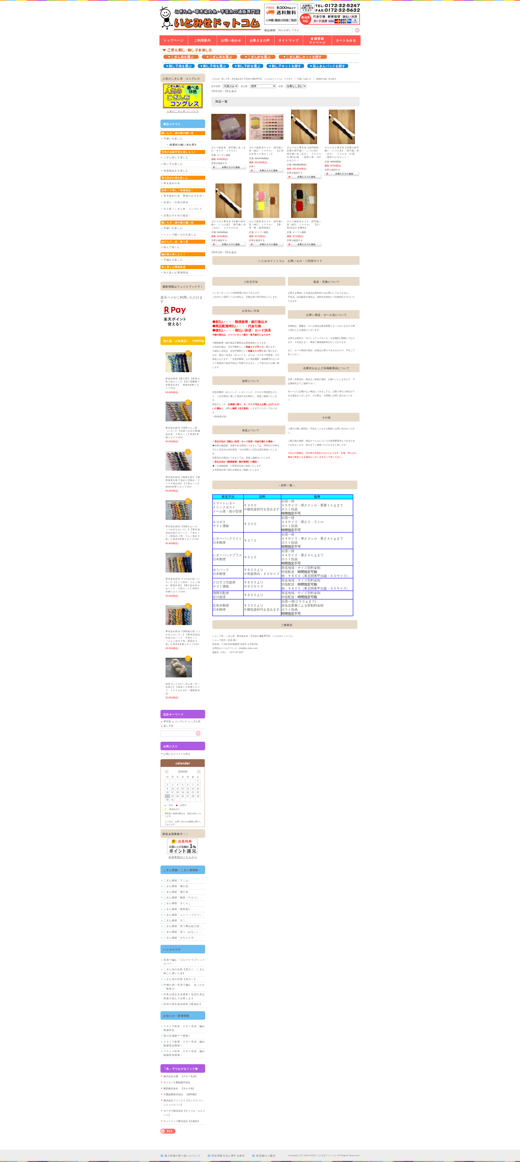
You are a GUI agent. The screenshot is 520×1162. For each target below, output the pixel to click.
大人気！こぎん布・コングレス (183, 208)
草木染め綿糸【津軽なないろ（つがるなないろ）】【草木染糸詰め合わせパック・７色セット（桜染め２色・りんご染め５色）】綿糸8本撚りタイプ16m (184, 532)
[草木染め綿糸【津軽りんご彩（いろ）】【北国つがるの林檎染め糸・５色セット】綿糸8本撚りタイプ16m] (179, 419)
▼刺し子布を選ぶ (213, 66)
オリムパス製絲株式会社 (177, 1082)
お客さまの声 (260, 40)
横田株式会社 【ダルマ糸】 (179, 1088)
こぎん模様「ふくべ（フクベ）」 (184, 914)
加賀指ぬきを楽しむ (176, 170)
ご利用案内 (202, 40)
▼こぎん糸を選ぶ (181, 57)
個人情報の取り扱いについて (182, 1155)
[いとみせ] (266, 216)
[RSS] (168, 1131)
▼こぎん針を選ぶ (257, 57)
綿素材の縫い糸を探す (183, 144)
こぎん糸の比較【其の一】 (180, 979)
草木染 (167, 721)
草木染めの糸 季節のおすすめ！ (184, 195)
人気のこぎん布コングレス (183, 111)
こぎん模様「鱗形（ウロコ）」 (183, 897)
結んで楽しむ (172, 247)
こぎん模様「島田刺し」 (179, 909)
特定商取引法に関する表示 (228, 1155)
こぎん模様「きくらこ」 (179, 903)
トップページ (174, 40)
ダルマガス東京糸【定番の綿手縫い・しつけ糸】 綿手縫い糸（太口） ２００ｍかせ (228, 224)
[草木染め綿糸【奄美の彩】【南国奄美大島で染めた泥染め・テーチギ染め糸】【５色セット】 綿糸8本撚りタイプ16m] (179, 468)
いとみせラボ (172, 949)
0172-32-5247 (237, 652)
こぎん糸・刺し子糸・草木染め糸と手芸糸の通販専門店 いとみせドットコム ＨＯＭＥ (251, 79)
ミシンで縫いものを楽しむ (180, 234)
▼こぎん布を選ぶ (219, 57)
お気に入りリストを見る (177, 753)
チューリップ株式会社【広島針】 (182, 1121)
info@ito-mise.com (248, 648)
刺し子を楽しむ (173, 164)
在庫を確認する (219, 163)
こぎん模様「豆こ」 (176, 920)
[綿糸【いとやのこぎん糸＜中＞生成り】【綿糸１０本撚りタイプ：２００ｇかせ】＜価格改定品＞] (179, 675)
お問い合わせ (231, 40)
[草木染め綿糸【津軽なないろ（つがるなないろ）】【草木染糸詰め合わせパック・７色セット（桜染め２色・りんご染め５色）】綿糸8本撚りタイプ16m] (179, 518)
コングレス (181, 721)
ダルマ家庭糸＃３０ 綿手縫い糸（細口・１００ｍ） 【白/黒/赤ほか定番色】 (304, 224)
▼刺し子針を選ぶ (247, 66)
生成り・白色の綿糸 (176, 202)
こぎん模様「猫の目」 (177, 891)
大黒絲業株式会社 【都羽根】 (181, 1094)
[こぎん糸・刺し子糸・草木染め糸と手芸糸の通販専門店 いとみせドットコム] (209, 30)
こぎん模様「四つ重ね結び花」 (183, 926)
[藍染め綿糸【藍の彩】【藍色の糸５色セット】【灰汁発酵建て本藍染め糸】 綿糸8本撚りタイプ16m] (179, 370)
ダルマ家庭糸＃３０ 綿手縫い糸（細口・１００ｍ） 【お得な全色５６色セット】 (266, 150)
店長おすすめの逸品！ (177, 215)
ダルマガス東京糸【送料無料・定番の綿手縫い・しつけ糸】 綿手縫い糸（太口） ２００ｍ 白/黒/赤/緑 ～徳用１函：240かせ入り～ (305, 154)
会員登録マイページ (317, 40)
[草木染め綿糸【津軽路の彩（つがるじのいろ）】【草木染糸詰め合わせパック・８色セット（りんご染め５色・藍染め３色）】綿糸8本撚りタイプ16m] (179, 623)
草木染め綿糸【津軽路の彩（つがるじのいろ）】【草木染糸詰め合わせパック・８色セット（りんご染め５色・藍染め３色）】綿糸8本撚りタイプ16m (184, 637)
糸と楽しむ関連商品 (176, 272)
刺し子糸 (168, 725)
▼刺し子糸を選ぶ (179, 66)
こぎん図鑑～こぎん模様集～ (182, 870)
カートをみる (346, 40)
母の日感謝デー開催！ (177, 1035)
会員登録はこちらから (182, 857)
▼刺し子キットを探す (285, 66)
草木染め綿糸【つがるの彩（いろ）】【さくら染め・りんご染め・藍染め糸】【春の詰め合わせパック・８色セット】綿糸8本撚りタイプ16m (183, 585)
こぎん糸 (195, 721)
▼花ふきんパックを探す (327, 66)
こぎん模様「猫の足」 (177, 886)
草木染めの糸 (172, 183)
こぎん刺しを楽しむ (176, 157)
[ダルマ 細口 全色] (266, 138)
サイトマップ (288, 40)
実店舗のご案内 (265, 1155)
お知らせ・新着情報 (176, 1015)
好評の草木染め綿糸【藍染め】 (183, 1004)
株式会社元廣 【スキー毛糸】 (181, 1076)
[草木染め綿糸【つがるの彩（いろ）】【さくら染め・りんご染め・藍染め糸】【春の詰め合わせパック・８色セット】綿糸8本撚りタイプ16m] (179, 570)
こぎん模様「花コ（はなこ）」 (183, 931)
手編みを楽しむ (173, 259)
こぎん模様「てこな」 (177, 880)
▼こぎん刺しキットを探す (302, 57)
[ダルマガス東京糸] (304, 142)
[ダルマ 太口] (228, 138)
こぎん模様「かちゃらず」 (180, 937)
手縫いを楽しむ (304, 79)
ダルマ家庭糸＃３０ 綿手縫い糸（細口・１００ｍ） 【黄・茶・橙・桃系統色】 (266, 224)
